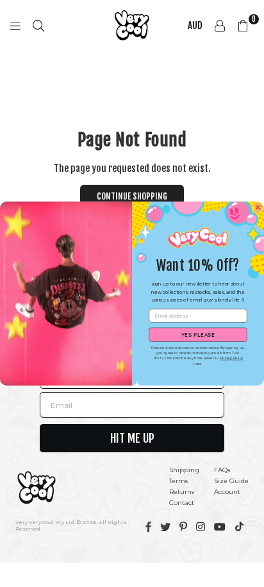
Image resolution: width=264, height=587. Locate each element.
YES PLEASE (198, 334)
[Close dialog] (258, 207)
